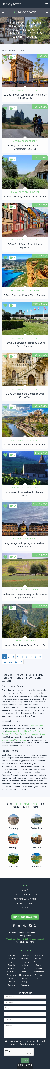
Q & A (25, 890)
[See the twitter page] (19, 927)
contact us (25, 904)
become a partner (25, 894)
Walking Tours (20, 740)
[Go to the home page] (12, 4)
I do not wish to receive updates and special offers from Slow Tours (26, 1043)
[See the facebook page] (14, 927)
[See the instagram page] (30, 927)
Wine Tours (25, 734)
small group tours (35, 725)
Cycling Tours (7, 740)
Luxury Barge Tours (14, 731)
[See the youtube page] (35, 927)
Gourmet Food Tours (10, 734)
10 (4, 661)
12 (16, 661)
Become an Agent (25, 899)
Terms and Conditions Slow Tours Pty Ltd (24, 932)
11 (10, 661)
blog (25, 908)
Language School (38, 734)
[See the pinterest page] (25, 927)
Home (25, 885)
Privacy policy (25, 936)
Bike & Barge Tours (32, 731)
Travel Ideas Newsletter (25, 917)
